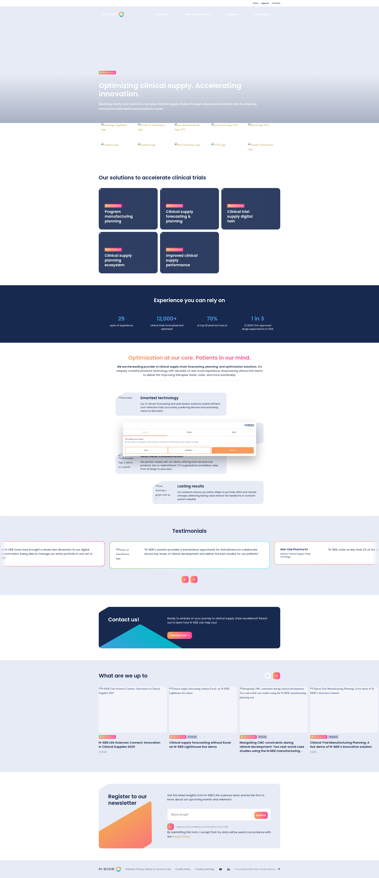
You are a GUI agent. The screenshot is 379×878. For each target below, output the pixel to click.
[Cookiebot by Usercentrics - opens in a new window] (241, 425)
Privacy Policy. (181, 836)
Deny (146, 450)
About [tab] (234, 432)
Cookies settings (204, 869)
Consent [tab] (145, 432)
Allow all (233, 450)
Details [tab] (189, 432)
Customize (188, 450)
